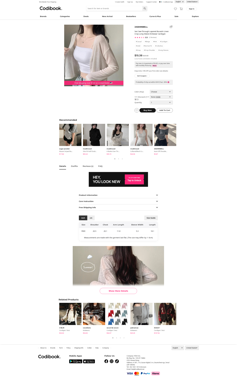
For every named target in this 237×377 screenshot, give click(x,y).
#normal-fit (148, 46)
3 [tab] (122, 159)
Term (61, 348)
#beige (147, 42)
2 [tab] (118, 159)
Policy (68, 348)
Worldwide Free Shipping (47, 2)
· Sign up (130, 2)
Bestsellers (131, 16)
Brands (43, 16)
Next (179, 139)
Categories (65, 16)
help (97, 348)
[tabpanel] (71, 140)
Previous (57, 139)
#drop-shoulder (149, 50)
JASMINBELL (141, 27)
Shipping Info (78, 348)
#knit (155, 42)
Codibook (51, 8)
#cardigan (163, 42)
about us (43, 348)
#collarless (159, 46)
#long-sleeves (163, 50)
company (105, 348)
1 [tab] (115, 159)
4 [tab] (124, 338)
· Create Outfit (119, 2)
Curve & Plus (155, 16)
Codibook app (168, 2)
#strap (138, 50)
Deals (86, 16)
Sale (176, 16)
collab (89, 348)
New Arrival (107, 16)
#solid (138, 46)
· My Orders (139, 2)
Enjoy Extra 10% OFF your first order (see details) (151, 71)
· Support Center (151, 2)
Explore (195, 16)
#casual (139, 42)
